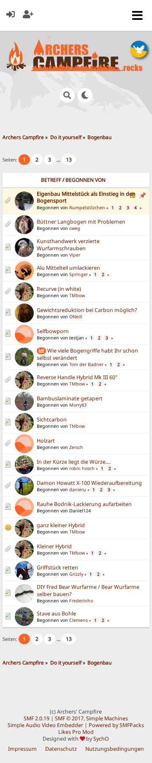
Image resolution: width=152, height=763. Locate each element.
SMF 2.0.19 (36, 718)
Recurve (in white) (59, 289)
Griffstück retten (57, 567)
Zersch (76, 447)
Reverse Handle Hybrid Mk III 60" (77, 377)
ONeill (75, 317)
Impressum (22, 748)
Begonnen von (85, 179)
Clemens (78, 620)
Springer (78, 274)
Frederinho (81, 601)
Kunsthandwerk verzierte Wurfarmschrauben (68, 245)
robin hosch (82, 468)
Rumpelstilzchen (87, 208)
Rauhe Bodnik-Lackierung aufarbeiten (84, 504)
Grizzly (76, 574)
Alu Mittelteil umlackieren (68, 267)
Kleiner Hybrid (54, 546)
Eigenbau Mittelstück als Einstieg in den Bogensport (86, 197)
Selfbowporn (53, 331)
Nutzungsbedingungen (114, 748)
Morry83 (78, 405)
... (59, 159)
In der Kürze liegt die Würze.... (74, 461)
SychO (101, 738)
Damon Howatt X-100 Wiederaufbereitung (89, 483)
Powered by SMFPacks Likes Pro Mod (101, 729)
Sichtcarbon (52, 419)
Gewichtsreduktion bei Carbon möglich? (87, 310)
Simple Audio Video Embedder (45, 725)
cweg (74, 228)
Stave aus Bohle (56, 613)
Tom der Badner (86, 364)
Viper (74, 255)
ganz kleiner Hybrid (61, 525)
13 (69, 159)
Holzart (46, 440)
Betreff (51, 179)
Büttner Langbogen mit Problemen (81, 221)
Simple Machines (107, 718)
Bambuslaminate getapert (70, 398)
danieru (77, 489)
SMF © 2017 (69, 718)
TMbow (77, 295)
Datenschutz (61, 748)
